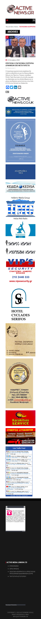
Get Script (13, 495)
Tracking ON (24, 495)
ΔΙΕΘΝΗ (12, 37)
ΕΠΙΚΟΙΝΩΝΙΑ (14, 566)
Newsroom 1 (11, 68)
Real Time (18, 495)
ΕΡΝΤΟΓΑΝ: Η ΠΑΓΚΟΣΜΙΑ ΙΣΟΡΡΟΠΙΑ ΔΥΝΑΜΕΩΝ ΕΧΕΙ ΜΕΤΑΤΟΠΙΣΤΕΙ (20, 64)
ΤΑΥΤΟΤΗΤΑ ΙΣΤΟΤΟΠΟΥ (18, 576)
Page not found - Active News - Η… (18, 457)
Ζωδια (23, 531)
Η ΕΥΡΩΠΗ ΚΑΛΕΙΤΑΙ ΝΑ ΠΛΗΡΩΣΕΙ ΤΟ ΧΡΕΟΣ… (18, 482)
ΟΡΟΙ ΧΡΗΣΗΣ (14, 569)
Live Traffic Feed (19, 448)
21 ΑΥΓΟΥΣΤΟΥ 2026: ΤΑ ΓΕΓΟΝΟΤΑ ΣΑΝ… (18, 464)
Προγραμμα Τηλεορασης (11, 604)
